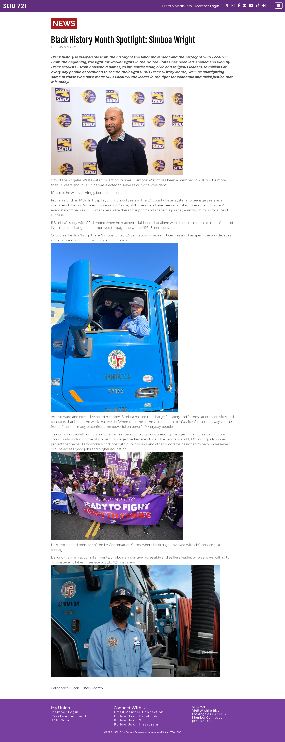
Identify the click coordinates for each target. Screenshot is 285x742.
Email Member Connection (139, 712)
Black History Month (86, 688)
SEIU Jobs (60, 720)
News (64, 23)
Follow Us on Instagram (136, 724)
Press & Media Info (177, 6)
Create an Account (69, 716)
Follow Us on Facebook (135, 716)
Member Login (207, 6)
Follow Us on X (127, 720)
